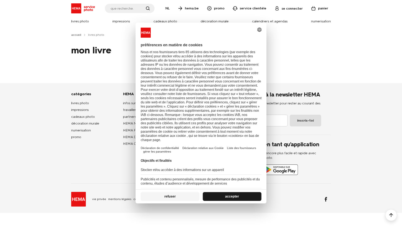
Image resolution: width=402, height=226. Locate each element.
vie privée (99, 199)
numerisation (81, 130)
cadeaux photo (83, 117)
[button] (80, 21)
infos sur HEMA (135, 103)
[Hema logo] (78, 199)
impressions (80, 110)
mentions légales (119, 199)
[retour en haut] (391, 215)
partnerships (132, 117)
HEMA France (133, 130)
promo (76, 137)
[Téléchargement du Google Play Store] (280, 169)
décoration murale (85, 123)
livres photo (80, 103)
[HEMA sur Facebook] (326, 199)
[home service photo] (84, 8)
